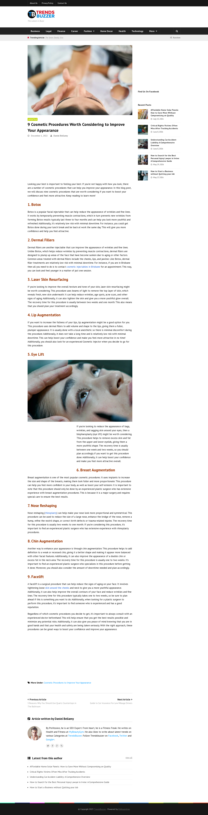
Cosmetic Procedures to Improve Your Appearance (67, 682)
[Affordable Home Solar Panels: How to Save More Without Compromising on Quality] (143, 114)
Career (74, 31)
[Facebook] (52, 746)
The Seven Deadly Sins (54, 37)
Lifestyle (32, 119)
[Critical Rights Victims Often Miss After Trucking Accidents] (143, 130)
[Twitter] (48, 746)
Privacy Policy (47, 3)
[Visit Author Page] (35, 733)
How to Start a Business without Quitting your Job (54, 787)
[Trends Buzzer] (41, 16)
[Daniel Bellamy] (62, 746)
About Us (33, 3)
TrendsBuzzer (75, 735)
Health (122, 31)
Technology (137, 31)
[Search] (176, 31)
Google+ (50, 739)
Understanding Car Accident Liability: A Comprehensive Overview (60, 776)
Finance (61, 31)
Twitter (123, 735)
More (152, 31)
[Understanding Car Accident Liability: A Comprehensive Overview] (143, 144)
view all (129, 757)
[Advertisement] (140, 16)
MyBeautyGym (76, 731)
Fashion (88, 31)
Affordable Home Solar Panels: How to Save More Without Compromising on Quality (70, 766)
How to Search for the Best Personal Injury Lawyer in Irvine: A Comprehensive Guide (69, 782)
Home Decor (106, 31)
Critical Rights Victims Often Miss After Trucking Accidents (57, 771)
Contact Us (62, 3)
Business (35, 31)
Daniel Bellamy (60, 135)
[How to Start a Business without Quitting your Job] (143, 175)
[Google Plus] (57, 746)
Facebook (113, 735)
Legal (49, 31)
